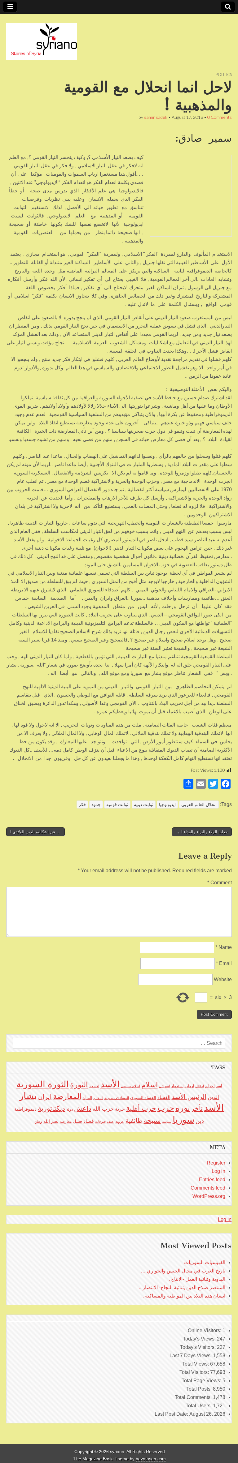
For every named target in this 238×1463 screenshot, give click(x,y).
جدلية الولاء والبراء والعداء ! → (202, 832)
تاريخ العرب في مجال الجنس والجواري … (183, 1270)
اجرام (210, 1085)
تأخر (197, 1108)
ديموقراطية (25, 1109)
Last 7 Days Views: (191, 1355)
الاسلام (94, 1086)
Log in (218, 1171)
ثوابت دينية (143, 804)
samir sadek (155, 117)
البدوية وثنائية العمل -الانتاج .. (196, 1279)
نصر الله (51, 1121)
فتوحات (100, 1121)
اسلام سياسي (130, 1086)
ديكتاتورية (51, 1108)
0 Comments (219, 117)
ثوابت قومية (117, 804)
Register (216, 1162)
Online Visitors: (205, 1330)
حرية (120, 1109)
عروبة (119, 1121)
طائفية (134, 1120)
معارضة (66, 1121)
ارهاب (189, 1086)
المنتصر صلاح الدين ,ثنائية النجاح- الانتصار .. (182, 1287)
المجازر (98, 1098)
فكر (82, 804)
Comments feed (208, 1188)
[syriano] (41, 38)
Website (223, 979)
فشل (77, 1121)
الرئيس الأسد (189, 1096)
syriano (117, 1451)
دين (200, 1121)
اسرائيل (164, 1086)
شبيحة (152, 1120)
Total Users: (199, 1405)
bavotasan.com (151, 1459)
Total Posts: (199, 1389)
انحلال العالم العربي (199, 804)
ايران (45, 1096)
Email (224, 963)
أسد (219, 1086)
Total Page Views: (202, 1380)
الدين (213, 1097)
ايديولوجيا (167, 804)
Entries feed (212, 1179)
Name (223, 947)
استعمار (177, 1086)
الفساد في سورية (116, 1098)
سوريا (183, 1119)
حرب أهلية (141, 1108)
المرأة (87, 1098)
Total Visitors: (194, 1372)
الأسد (110, 1084)
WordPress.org (208, 1196)
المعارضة (67, 1096)
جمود (96, 804)
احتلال (199, 1086)
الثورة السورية (42, 1084)
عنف (110, 1121)
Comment (219, 882)
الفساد (163, 1097)
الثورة (79, 1084)
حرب (165, 1108)
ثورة (182, 1108)
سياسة (166, 1121)
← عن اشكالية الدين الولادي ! (35, 832)
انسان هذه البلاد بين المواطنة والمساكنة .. (183, 1295)
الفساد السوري (143, 1097)
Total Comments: (194, 1397)
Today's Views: (200, 1338)
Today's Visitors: (198, 1347)
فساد (88, 1121)
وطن (38, 1121)
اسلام (149, 1085)
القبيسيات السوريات (204, 1262)
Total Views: (196, 1363)
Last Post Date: (172, 1414)
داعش (82, 1108)
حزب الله (103, 1108)
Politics (224, 74)
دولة (69, 1109)
